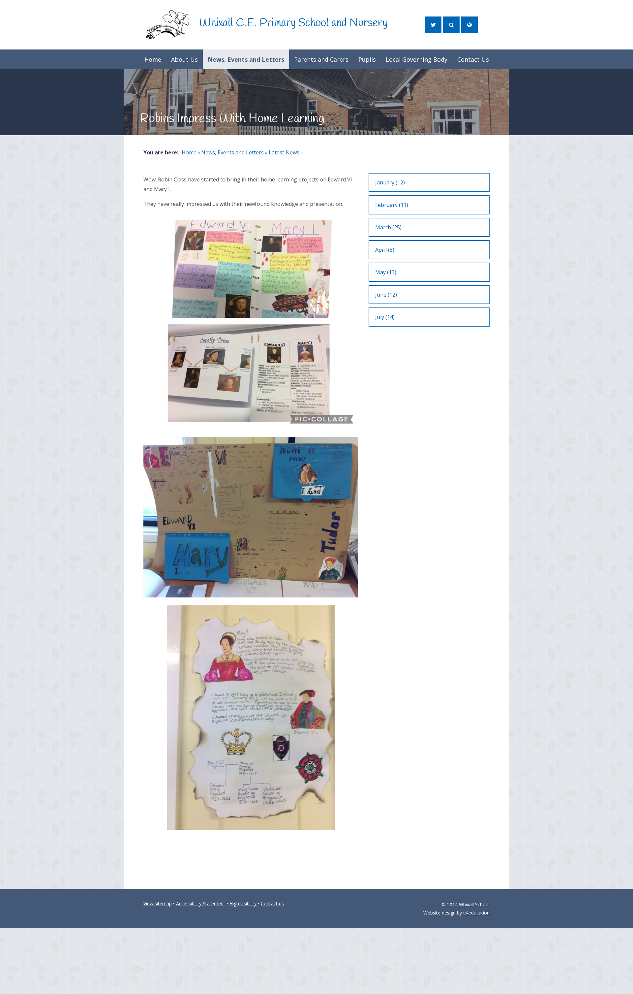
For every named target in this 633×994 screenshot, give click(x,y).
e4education (476, 913)
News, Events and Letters (232, 152)
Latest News (284, 152)
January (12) (390, 182)
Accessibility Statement (200, 903)
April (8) (384, 249)
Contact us (272, 903)
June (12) (386, 294)
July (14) (385, 317)
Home (189, 152)
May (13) (385, 272)
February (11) (391, 204)
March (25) (388, 227)
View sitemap (157, 903)
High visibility (242, 903)
